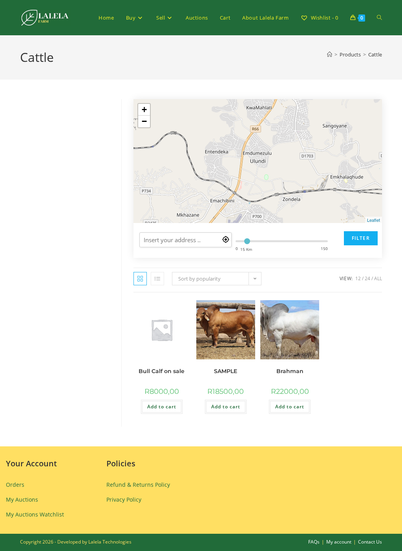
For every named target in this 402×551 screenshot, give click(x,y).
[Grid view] (140, 278)
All (378, 278)
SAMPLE (225, 371)
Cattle (375, 54)
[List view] (157, 278)
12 (358, 278)
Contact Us (370, 541)
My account (338, 541)
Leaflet (373, 220)
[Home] (329, 54)
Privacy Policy (123, 499)
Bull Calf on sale (162, 371)
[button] (162, 309)
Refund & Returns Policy (138, 484)
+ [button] (144, 109)
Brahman (289, 371)
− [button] (144, 121)
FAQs (314, 541)
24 (367, 278)
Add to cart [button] (161, 406)
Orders (15, 484)
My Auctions (22, 499)
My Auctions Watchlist (35, 514)
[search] (185, 239)
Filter (361, 238)
